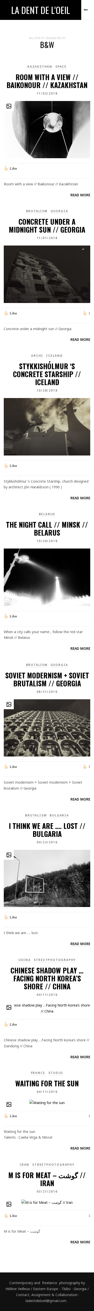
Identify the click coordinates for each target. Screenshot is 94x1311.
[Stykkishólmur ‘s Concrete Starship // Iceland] (47, 426)
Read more (80, 195)
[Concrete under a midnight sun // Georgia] (47, 273)
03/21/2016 (47, 1191)
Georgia (59, 211)
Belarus (47, 514)
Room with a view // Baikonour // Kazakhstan (47, 81)
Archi (37, 355)
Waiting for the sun (47, 1083)
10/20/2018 (47, 541)
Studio (55, 1073)
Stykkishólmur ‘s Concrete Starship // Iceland (47, 374)
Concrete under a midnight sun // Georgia (47, 225)
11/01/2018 (47, 238)
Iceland (54, 355)
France (38, 1073)
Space (61, 66)
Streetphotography (55, 960)
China (24, 960)
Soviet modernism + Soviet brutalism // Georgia (47, 679)
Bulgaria (59, 815)
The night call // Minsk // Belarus (47, 528)
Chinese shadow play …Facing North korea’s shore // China (47, 978)
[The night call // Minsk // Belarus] (47, 576)
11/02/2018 (47, 93)
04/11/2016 (47, 995)
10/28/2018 (47, 390)
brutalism (37, 211)
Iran (24, 1164)
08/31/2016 (47, 692)
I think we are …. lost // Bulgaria (47, 830)
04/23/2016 (47, 842)
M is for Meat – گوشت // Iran (47, 1179)
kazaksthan (39, 66)
